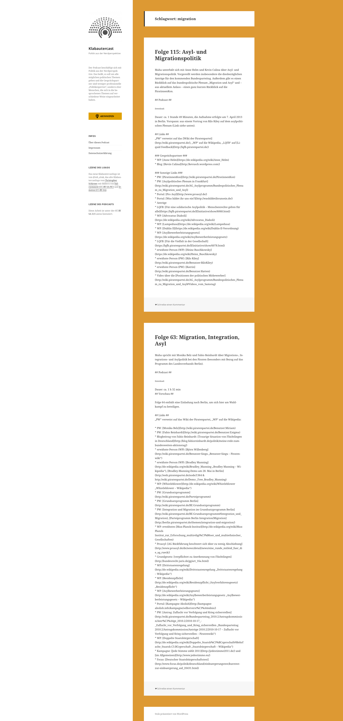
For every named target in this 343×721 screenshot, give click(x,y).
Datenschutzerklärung (100, 153)
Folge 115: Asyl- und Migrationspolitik (181, 55)
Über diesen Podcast (99, 142)
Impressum (94, 147)
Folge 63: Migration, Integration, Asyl (197, 340)
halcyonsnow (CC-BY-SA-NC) (103, 185)
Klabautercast (101, 48)
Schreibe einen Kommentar (171, 304)
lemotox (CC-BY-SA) (105, 188)
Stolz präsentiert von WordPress (171, 713)
